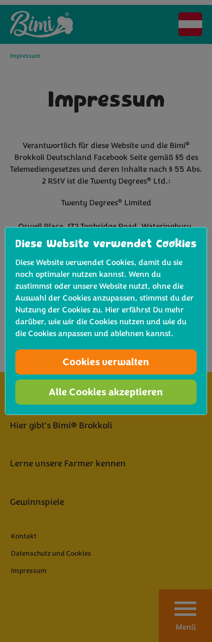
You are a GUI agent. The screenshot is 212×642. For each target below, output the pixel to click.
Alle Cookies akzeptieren (106, 392)
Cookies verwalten (106, 362)
